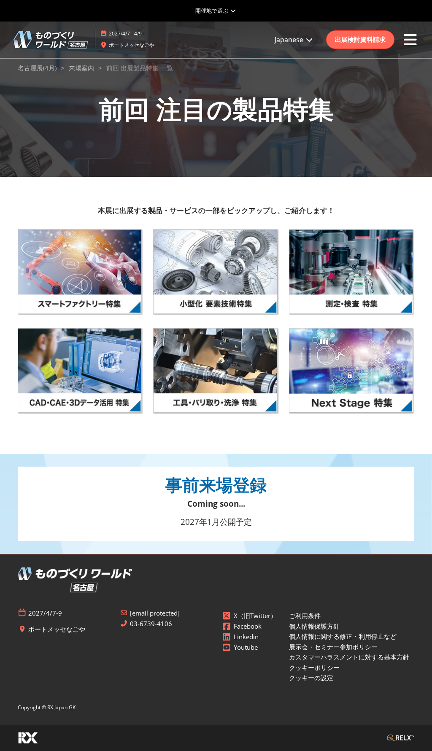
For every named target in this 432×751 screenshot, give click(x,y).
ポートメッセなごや (131, 45)
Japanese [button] (290, 39)
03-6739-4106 (151, 624)
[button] (360, 39)
